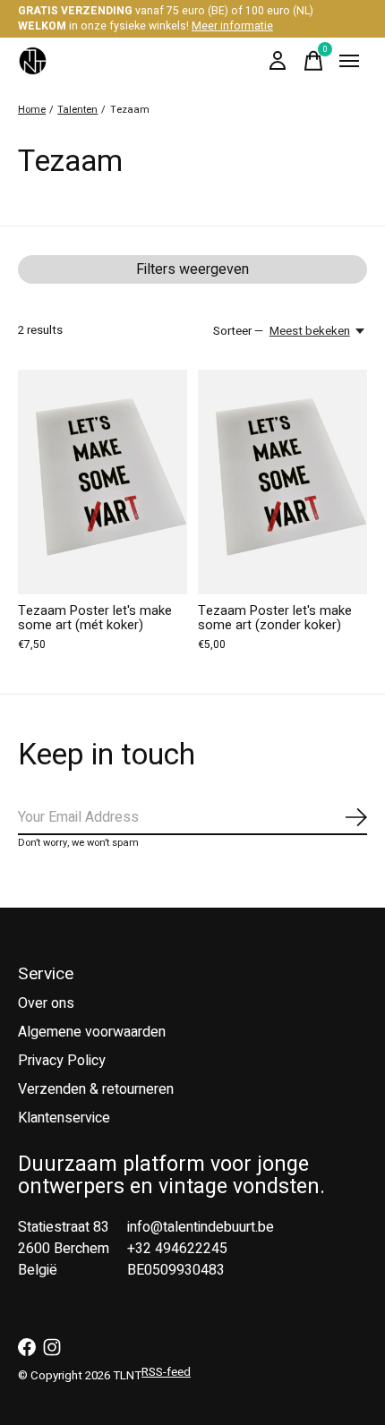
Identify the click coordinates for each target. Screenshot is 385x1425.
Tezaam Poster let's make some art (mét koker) (95, 618)
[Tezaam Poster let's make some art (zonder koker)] (282, 482)
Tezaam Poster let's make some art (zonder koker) (275, 618)
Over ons (46, 1003)
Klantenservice (64, 1118)
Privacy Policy (62, 1060)
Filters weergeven (192, 269)
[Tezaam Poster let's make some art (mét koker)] (102, 482)
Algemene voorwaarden (92, 1032)
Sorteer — (238, 331)
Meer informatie (232, 26)
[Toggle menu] (349, 61)
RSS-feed (166, 1372)
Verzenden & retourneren (96, 1089)
